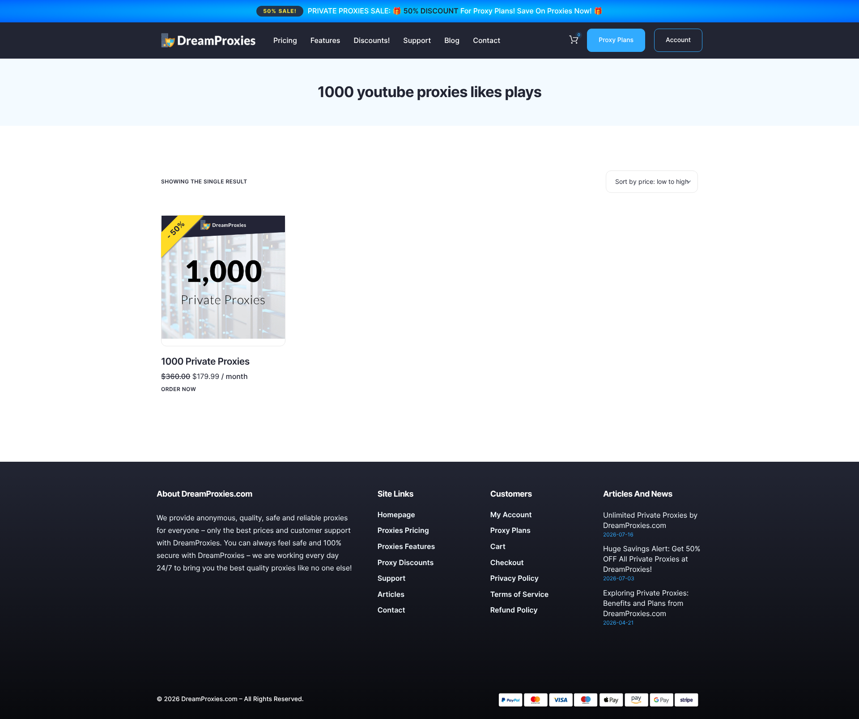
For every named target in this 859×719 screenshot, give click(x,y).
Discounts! (371, 40)
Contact (486, 40)
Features (325, 40)
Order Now (178, 389)
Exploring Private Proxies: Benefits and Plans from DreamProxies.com (646, 603)
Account (678, 40)
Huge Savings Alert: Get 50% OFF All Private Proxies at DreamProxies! (652, 559)
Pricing (285, 40)
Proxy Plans (616, 40)
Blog (451, 40)
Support (417, 40)
